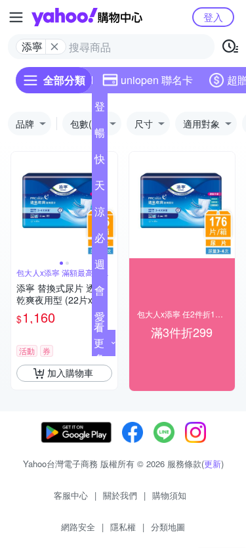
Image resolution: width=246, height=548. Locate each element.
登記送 (99, 109)
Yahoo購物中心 (86, 17)
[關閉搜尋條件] (54, 47)
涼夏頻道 (99, 214)
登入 (213, 17)
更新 (212, 463)
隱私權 (123, 526)
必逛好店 (99, 240)
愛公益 (99, 319)
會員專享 (99, 293)
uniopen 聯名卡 (157, 79)
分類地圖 (168, 526)
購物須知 (169, 495)
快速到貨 (99, 161)
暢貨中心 (99, 135)
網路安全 (78, 526)
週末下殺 (99, 266)
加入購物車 (70, 372)
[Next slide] (108, 205)
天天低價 (99, 187)
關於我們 (120, 495)
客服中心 (71, 495)
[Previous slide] (19, 205)
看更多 (99, 342)
